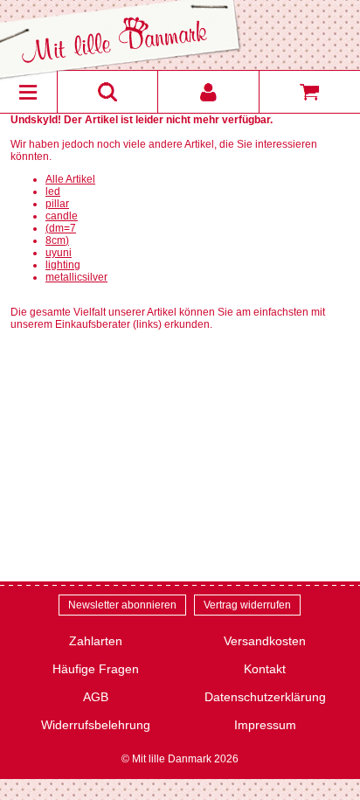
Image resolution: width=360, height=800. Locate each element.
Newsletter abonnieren (122, 605)
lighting (62, 265)
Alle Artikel (70, 179)
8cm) (57, 240)
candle (61, 216)
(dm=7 (60, 228)
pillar (57, 204)
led (52, 191)
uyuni (58, 253)
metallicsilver (76, 277)
